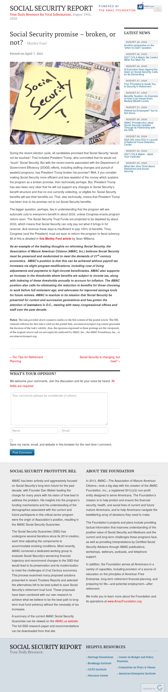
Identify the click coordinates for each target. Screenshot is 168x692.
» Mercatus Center (97, 675)
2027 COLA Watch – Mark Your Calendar (138, 155)
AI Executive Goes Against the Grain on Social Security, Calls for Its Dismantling (141, 72)
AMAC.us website (66, 621)
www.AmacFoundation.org (125, 601)
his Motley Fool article (55, 238)
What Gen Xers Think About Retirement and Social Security (139, 168)
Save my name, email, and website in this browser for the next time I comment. (61, 444)
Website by (148, 688)
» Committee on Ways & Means (136, 667)
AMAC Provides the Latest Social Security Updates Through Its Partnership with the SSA (139, 126)
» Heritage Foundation (99, 657)
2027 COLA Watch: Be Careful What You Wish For (141, 58)
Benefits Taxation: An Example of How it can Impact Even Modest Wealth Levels (141, 98)
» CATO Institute (96, 669)
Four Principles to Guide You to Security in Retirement (140, 85)
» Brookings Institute (98, 663)
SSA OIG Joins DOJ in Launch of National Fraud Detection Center (141, 142)
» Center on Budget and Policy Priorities (135, 659)
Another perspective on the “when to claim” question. (139, 46)
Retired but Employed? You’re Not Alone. (141, 111)
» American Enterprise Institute (136, 673)
